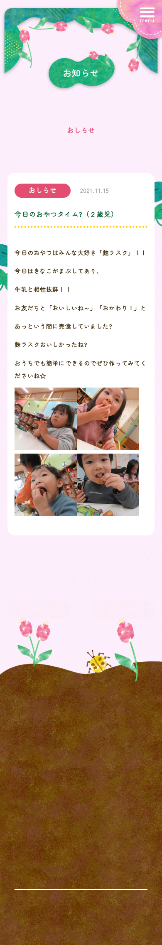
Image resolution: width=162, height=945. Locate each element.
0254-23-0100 (81, 890)
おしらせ (81, 130)
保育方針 (44, 735)
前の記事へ (38, 609)
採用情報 (103, 774)
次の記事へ (123, 609)
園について (103, 735)
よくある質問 (103, 754)
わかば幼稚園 (48, 926)
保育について (44, 754)
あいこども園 (48, 937)
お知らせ (44, 774)
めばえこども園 (114, 926)
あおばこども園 (114, 937)
